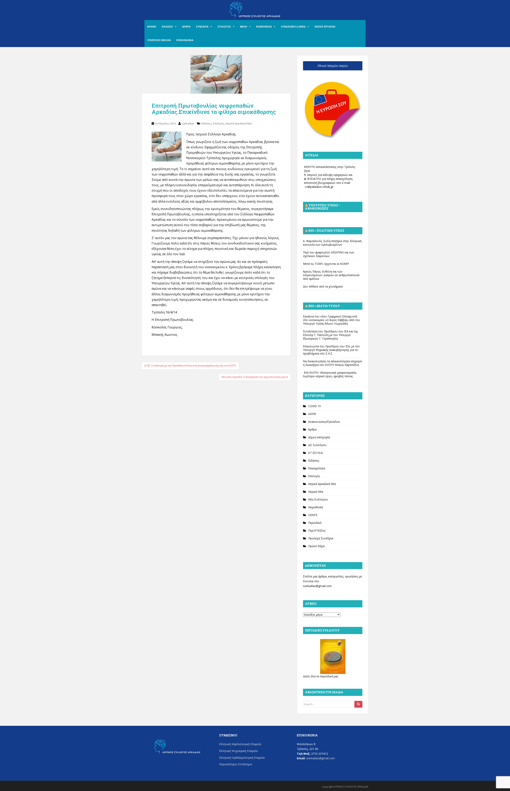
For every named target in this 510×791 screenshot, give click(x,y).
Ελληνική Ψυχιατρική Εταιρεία (238, 751)
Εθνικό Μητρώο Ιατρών (333, 66)
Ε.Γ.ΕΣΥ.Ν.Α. (315, 453)
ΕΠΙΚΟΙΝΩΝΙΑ (184, 40)
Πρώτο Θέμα (316, 546)
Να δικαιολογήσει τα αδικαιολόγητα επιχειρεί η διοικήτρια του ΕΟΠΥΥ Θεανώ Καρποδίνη (332, 363)
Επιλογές (218, 123)
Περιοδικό (315, 523)
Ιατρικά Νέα (315, 492)
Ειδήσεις (206, 123)
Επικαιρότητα (316, 468)
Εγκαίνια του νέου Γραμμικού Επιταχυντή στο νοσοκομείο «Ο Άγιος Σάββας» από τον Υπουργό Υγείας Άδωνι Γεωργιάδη (331, 319)
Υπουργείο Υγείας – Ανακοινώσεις (322, 206)
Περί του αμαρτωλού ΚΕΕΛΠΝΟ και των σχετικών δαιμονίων (328, 254)
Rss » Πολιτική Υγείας (326, 230)
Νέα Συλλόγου (318, 499)
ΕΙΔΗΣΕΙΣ (167, 26)
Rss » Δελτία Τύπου (324, 306)
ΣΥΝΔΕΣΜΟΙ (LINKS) (293, 26)
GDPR (312, 414)
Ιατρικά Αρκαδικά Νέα (239, 123)
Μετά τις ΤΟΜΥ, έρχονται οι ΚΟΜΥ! (326, 264)
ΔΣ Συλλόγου (317, 445)
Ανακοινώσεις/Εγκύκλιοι (324, 422)
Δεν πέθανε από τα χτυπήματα (323, 286)
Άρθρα (312, 429)
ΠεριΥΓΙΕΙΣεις (317, 530)
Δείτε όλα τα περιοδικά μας (320, 676)
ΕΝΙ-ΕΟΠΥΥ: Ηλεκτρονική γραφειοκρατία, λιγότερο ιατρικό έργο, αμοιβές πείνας (330, 374)
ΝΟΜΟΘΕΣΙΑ (264, 26)
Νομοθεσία (315, 507)
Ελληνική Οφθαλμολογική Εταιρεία (242, 757)
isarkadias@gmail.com (317, 586)
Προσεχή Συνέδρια (320, 538)
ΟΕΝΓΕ (312, 515)
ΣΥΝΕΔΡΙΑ (202, 26)
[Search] (358, 704)
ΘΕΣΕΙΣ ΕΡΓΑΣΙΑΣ (325, 26)
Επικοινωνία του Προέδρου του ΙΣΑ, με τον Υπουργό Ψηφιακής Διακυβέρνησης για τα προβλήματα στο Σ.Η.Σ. (331, 349)
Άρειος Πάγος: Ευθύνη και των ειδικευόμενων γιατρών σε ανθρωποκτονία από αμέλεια (331, 275)
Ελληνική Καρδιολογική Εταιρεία (240, 744)
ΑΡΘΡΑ (186, 26)
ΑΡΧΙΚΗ (151, 26)
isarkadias (187, 123)
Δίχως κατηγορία (319, 437)
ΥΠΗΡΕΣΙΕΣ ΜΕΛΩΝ (159, 40)
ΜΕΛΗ (243, 26)
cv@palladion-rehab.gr (319, 187)
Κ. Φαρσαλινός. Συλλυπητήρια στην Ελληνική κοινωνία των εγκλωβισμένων (332, 242)
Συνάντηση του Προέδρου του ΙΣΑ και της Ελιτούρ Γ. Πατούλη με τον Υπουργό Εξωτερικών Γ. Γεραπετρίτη (330, 334)
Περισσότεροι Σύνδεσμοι (235, 764)
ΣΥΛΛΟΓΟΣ (224, 26)
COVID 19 (314, 406)
